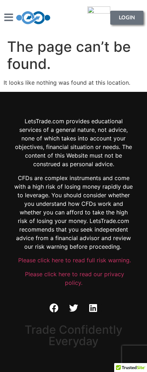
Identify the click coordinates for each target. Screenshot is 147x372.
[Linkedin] (93, 308)
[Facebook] (54, 308)
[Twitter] (73, 308)
